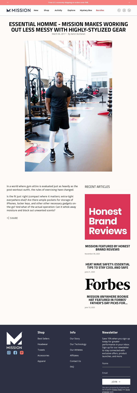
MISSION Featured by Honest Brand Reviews (107, 247)
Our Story (75, 338)
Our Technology (78, 344)
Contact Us (75, 361)
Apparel (41, 361)
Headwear (43, 344)
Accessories (43, 355)
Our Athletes (76, 349)
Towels (41, 349)
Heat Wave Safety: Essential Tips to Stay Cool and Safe (107, 266)
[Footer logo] (15, 340)
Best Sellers (43, 338)
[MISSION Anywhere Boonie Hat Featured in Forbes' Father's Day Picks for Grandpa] (107, 284)
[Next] (129, 2)
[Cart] (129, 10)
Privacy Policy (117, 389)
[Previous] (8, 2)
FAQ (72, 366)
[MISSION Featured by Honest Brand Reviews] (107, 217)
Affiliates (74, 355)
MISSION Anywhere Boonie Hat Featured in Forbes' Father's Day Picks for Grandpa (107, 300)
